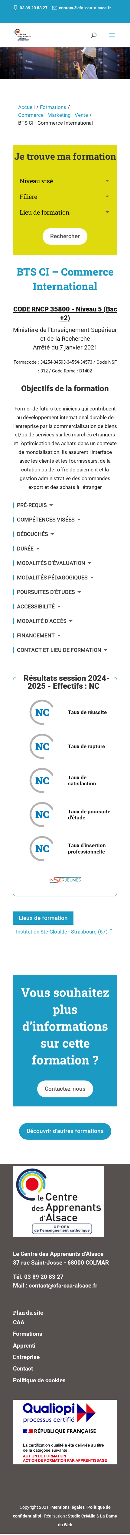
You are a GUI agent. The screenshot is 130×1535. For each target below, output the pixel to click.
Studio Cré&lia (82, 1516)
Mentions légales (68, 1507)
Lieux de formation (43, 917)
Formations (53, 107)
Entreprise (26, 1357)
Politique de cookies (39, 1380)
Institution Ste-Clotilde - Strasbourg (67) (62, 932)
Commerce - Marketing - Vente (53, 115)
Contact (23, 1368)
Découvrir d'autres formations (65, 1131)
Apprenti (24, 1345)
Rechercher (65, 236)
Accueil (26, 107)
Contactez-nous (65, 1088)
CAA (18, 1322)
